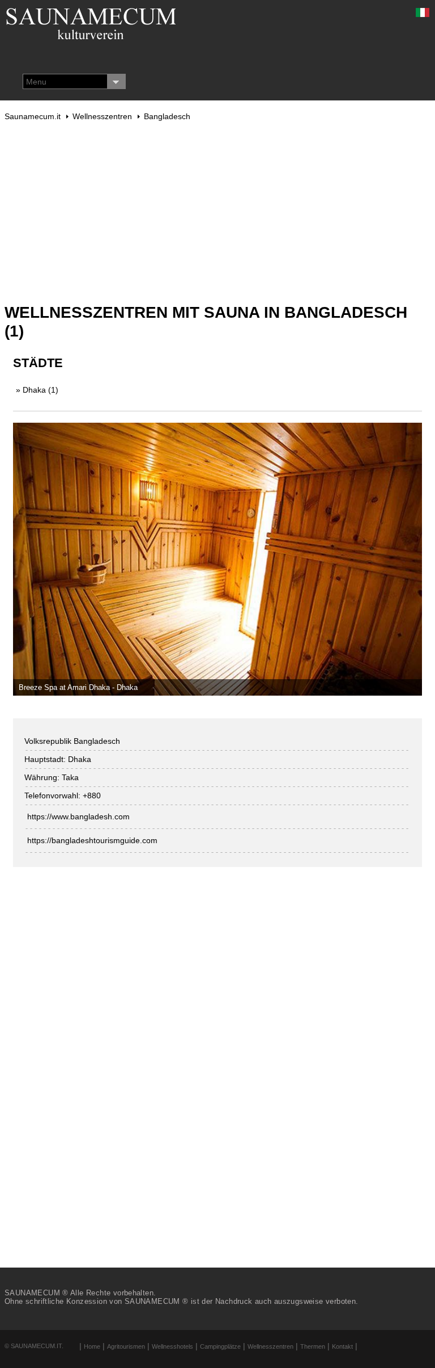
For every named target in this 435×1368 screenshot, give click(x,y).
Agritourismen (126, 1346)
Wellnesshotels (172, 1346)
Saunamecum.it (33, 116)
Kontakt (342, 1346)
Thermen (312, 1346)
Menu (36, 81)
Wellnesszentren (102, 116)
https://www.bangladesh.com (78, 816)
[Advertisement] (218, 212)
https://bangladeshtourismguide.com (92, 840)
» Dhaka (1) (37, 389)
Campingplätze (220, 1346)
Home (92, 1346)
